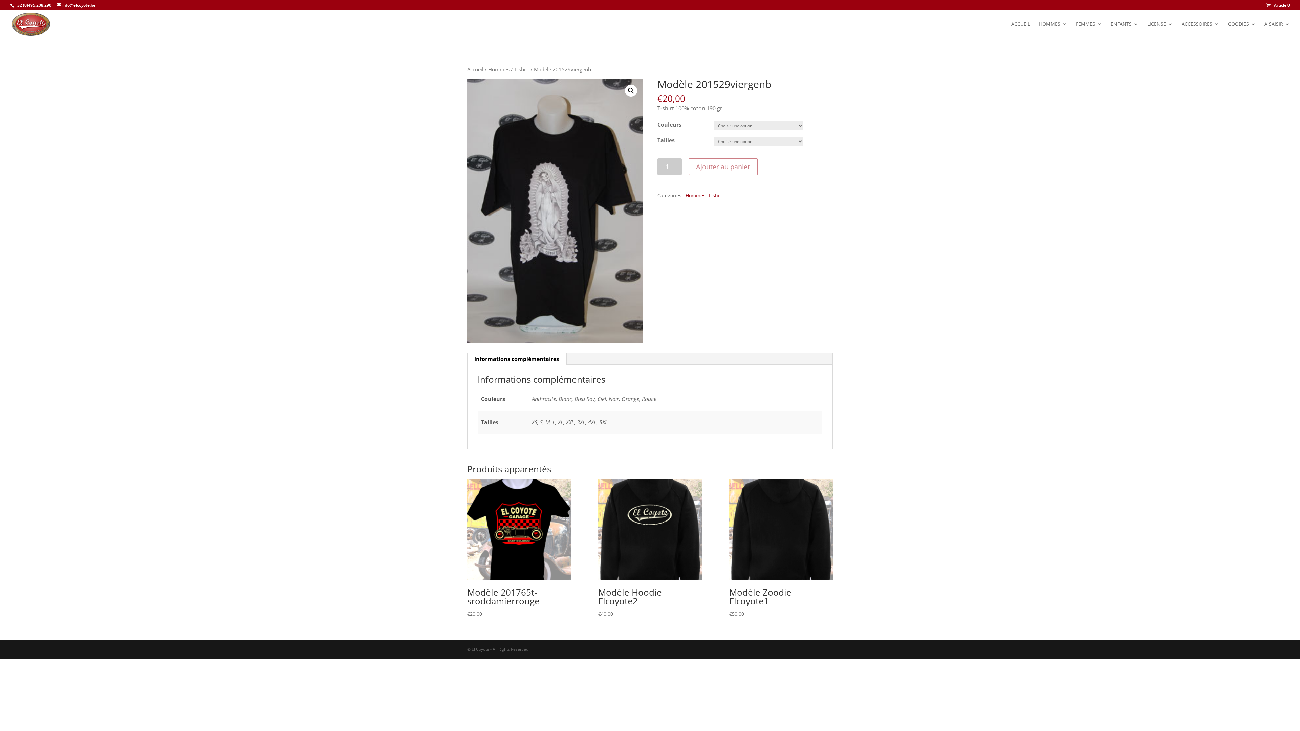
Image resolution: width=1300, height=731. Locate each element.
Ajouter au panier (723, 166)
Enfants (1121, 24)
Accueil (1020, 24)
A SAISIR (1273, 24)
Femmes (1085, 24)
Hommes (1049, 24)
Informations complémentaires (516, 359)
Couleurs (669, 124)
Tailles (666, 140)
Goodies (1238, 24)
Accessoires (1197, 24)
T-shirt (521, 69)
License (1156, 24)
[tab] (517, 359)
